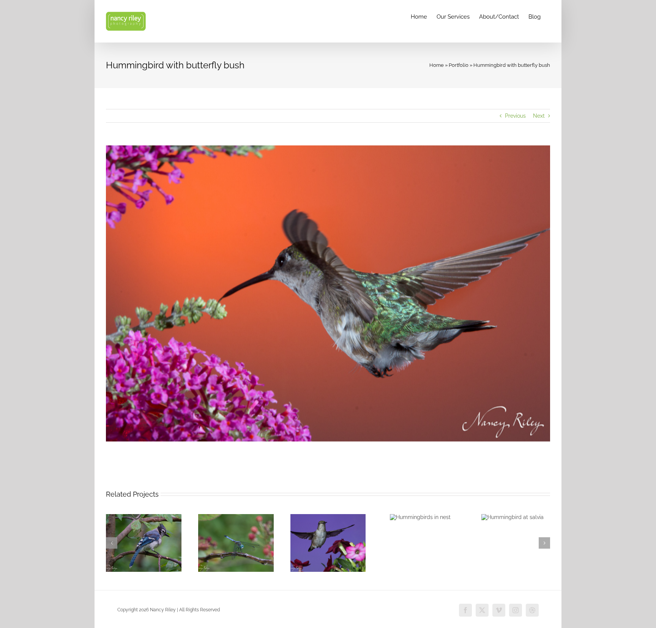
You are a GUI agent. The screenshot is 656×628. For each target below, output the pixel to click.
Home (436, 65)
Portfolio (458, 65)
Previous (515, 116)
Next (539, 116)
